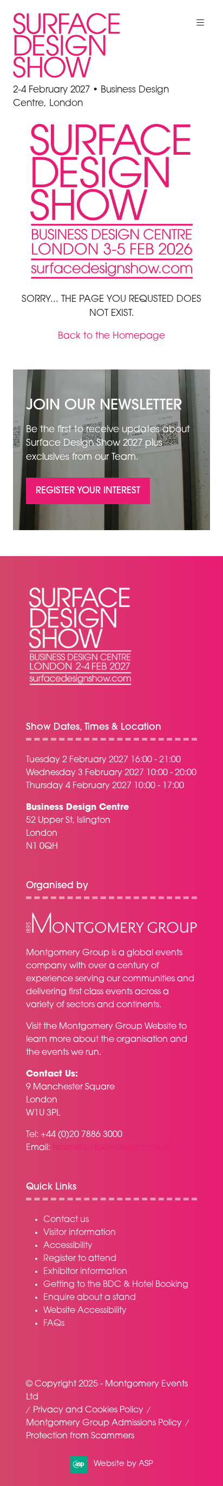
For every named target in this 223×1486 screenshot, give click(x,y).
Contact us (66, 1220)
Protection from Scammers (80, 1436)
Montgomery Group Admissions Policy (104, 1423)
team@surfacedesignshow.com (118, 1148)
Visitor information (79, 1233)
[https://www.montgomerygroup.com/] (111, 931)
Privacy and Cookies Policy (88, 1410)
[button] (200, 22)
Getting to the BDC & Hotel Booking (115, 1284)
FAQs (53, 1323)
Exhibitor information (85, 1271)
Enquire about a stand (89, 1297)
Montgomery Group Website (117, 1026)
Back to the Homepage (111, 336)
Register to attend (79, 1258)
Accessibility (68, 1245)
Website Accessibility (85, 1310)
